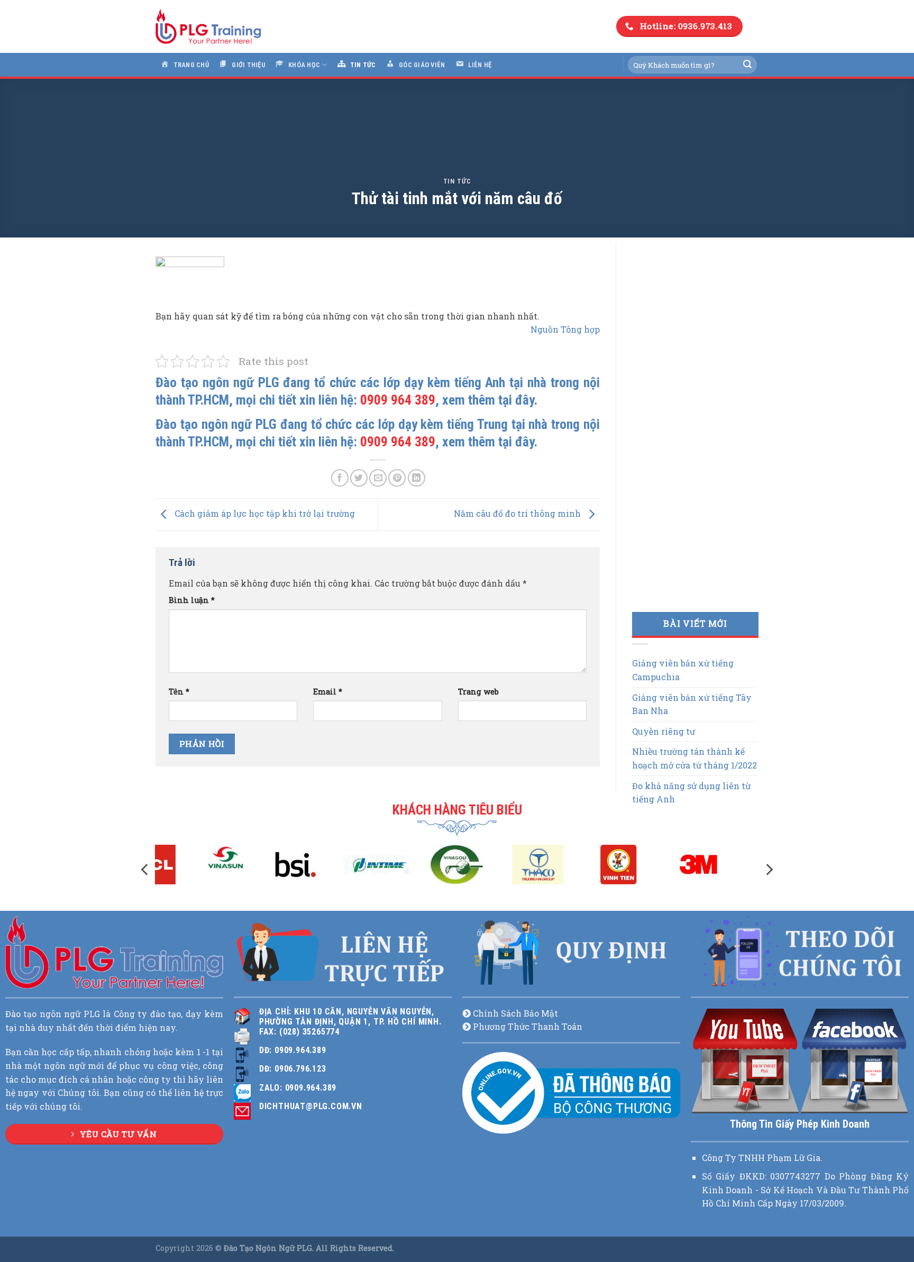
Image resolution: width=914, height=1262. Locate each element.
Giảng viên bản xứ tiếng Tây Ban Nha (692, 704)
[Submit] (747, 65)
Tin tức (457, 181)
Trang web (478, 692)
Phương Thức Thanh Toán (527, 1026)
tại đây (516, 400)
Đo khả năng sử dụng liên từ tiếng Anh (691, 792)
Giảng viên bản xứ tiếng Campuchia (683, 669)
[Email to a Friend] (378, 478)
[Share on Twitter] (359, 478)
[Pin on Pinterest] (397, 478)
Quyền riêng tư (663, 731)
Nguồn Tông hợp (565, 329)
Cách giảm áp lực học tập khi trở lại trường (263, 513)
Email (327, 692)
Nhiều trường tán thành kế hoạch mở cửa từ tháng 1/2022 (694, 758)
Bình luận (192, 600)
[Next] (768, 869)
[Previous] (145, 869)
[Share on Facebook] (340, 478)
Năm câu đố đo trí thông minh (518, 513)
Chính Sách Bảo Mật (515, 1013)
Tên (179, 692)
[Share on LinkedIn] (416, 478)
